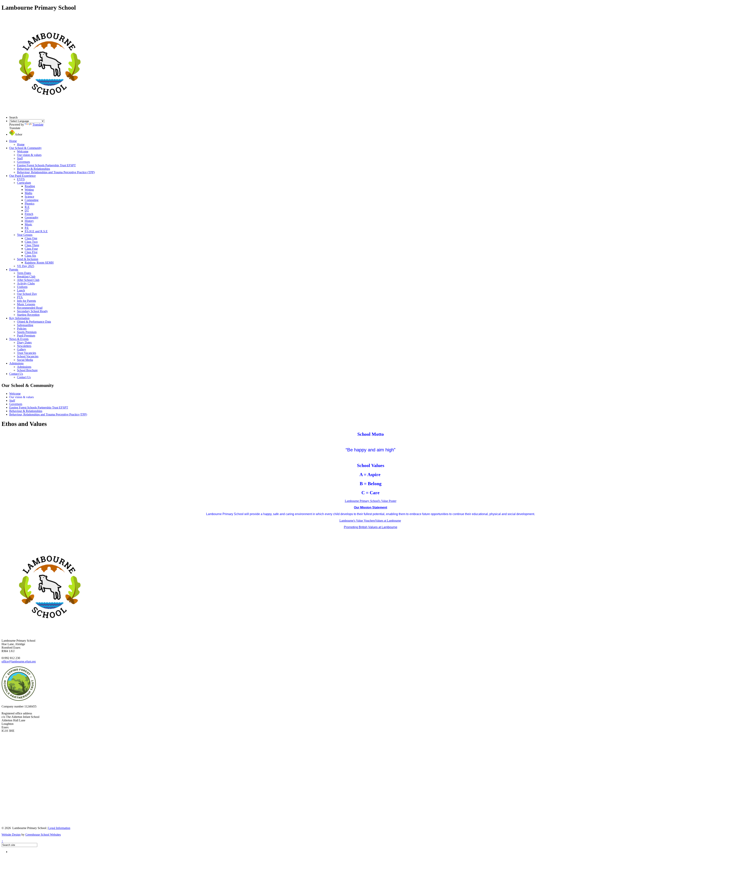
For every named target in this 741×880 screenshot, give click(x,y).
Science (29, 196)
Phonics (29, 203)
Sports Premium (26, 332)
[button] (12, 134)
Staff (20, 158)
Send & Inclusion (27, 259)
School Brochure (27, 370)
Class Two (31, 241)
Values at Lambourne (388, 520)
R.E (27, 207)
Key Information (19, 318)
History (29, 221)
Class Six (30, 255)
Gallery (21, 349)
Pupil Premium (26, 335)
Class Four (31, 248)
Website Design (11, 834)
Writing (29, 189)
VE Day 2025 (25, 266)
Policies (21, 328)
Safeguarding (25, 325)
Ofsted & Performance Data (34, 321)
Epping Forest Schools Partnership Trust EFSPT (46, 165)
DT (27, 210)
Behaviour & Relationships (33, 168)
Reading (30, 186)
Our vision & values (29, 155)
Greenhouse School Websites (43, 834)
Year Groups (24, 234)
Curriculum (24, 182)
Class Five (31, 252)
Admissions (16, 363)
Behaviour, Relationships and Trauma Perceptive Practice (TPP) (56, 172)
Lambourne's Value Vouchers (357, 520)
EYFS (21, 179)
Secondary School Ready (32, 311)
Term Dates (24, 273)
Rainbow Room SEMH (39, 262)
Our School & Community (25, 148)
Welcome (22, 151)
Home (13, 141)
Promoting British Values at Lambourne (370, 527)
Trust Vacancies (26, 353)
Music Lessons (26, 304)
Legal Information (59, 828)
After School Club (28, 280)
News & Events (19, 339)
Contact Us (16, 373)
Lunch (21, 290)
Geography (31, 217)
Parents (13, 269)
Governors (23, 161)
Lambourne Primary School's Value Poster (370, 501)
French (29, 214)
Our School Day (27, 293)
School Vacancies (27, 356)
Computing (31, 200)
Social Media (25, 359)
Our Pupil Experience (22, 175)
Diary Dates (24, 342)
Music (28, 224)
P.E (27, 227)
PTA (20, 297)
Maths (28, 193)
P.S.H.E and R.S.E (36, 231)
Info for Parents (26, 300)
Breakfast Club (26, 276)
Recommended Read (29, 307)
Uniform (22, 287)
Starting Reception (28, 314)
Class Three (32, 245)
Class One (31, 238)
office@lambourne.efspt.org (19, 661)
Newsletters (24, 346)
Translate (37, 124)
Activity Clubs (26, 283)
